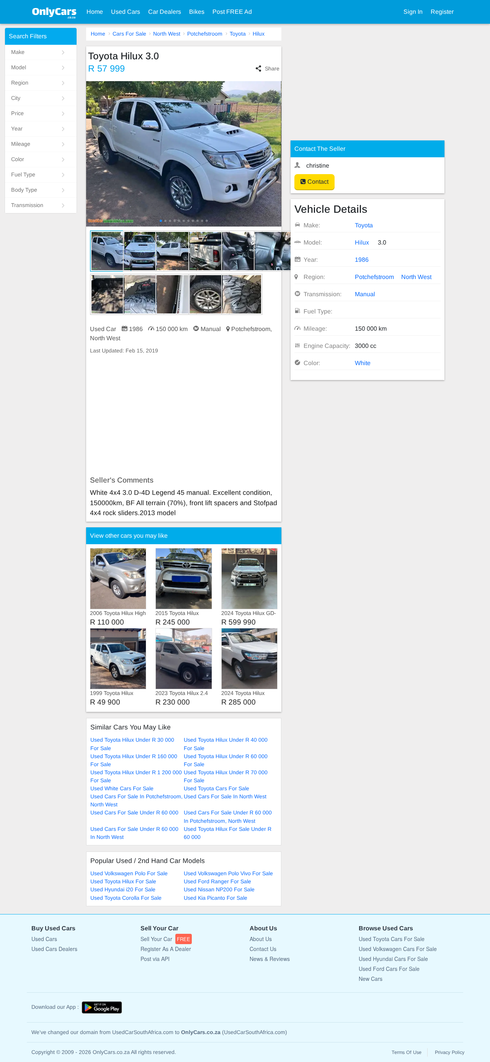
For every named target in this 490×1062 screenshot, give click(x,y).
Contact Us (263, 949)
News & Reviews (270, 958)
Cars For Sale (129, 34)
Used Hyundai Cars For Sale (393, 958)
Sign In (413, 11)
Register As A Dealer (165, 949)
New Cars (370, 978)
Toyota (238, 34)
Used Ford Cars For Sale (389, 968)
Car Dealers (164, 11)
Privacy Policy (449, 1052)
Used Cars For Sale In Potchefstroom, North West (136, 800)
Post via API (155, 958)
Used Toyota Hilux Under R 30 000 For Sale (132, 744)
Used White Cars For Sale (122, 788)
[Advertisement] (183, 415)
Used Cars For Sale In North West (225, 796)
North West (166, 34)
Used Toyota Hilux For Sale (123, 881)
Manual (365, 294)
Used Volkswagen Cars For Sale (398, 949)
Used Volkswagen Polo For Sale (129, 873)
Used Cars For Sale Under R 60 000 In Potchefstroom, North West (228, 816)
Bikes (196, 11)
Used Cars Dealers (54, 949)
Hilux (259, 34)
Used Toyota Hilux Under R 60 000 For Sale (226, 760)
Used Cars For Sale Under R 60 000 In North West (134, 833)
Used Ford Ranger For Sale (217, 881)
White (363, 363)
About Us (261, 939)
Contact (317, 181)
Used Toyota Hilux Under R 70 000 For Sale (226, 776)
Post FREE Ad (232, 11)
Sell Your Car (165, 939)
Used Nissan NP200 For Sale (219, 889)
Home (95, 11)
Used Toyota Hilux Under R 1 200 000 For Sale (136, 776)
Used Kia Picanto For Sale (215, 898)
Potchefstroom (204, 34)
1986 (362, 259)
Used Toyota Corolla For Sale (126, 898)
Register (442, 11)
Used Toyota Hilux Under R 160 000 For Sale (133, 760)
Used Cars (125, 11)
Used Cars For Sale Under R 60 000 (134, 812)
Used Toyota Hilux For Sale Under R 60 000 (227, 833)
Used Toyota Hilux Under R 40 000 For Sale (226, 744)
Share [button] (272, 68)
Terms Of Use (406, 1052)
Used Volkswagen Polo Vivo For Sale (228, 873)
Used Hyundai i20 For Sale (122, 889)
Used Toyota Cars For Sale (216, 788)
